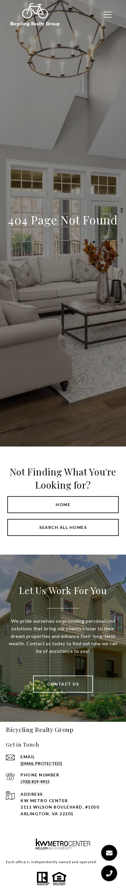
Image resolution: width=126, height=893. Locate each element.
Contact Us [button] (63, 683)
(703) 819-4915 (35, 781)
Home (63, 504)
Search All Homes (63, 527)
